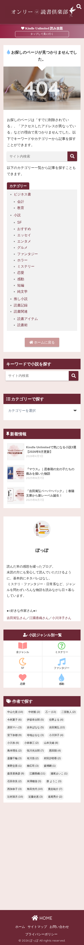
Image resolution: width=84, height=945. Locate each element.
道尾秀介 (55, 796)
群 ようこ (54, 781)
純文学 (22, 291)
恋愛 (20, 272)
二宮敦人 (68, 711)
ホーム (20, 926)
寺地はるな (35, 735)
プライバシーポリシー (41, 934)
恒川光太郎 (35, 750)
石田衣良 (14, 781)
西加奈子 (14, 789)
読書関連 (21, 311)
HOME (45, 918)
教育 (20, 208)
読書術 (22, 325)
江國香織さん (39, 618)
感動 (20, 279)
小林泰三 (31, 742)
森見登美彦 (15, 773)
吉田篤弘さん (16, 618)
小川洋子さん (61, 618)
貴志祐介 (55, 789)
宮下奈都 (14, 735)
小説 (17, 215)
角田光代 (35, 789)
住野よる (56, 719)
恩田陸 (55, 750)
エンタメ (24, 241)
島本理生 (14, 750)
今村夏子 (14, 719)
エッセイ (24, 235)
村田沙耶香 (52, 758)
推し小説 (21, 299)
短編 (20, 285)
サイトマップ (37, 926)
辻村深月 (15, 796)
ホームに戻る (44, 342)
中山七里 (15, 711)
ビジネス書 (22, 194)
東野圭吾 (14, 765)
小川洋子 (56, 735)
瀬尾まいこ (59, 773)
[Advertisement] (42, 853)
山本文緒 (51, 742)
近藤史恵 (35, 796)
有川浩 (33, 758)
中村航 (34, 711)
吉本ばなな (35, 727)
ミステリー (25, 266)
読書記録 (21, 305)
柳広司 (33, 765)
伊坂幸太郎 (35, 719)
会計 (20, 201)
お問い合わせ (59, 926)
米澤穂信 (34, 781)
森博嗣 (50, 765)
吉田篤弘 (57, 727)
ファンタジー (27, 254)
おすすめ (24, 229)
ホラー (22, 260)
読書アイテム (27, 319)
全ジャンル (22, 652)
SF (19, 222)
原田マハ (14, 727)
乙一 (50, 711)
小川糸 (13, 742)
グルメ (22, 247)
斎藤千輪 (14, 758)
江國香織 (37, 773)
